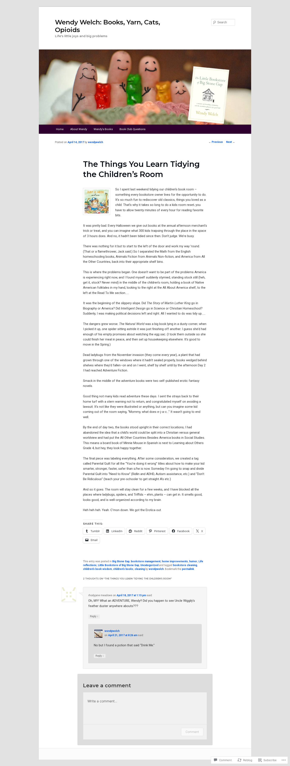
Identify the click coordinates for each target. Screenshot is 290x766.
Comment (192, 732)
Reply (94, 616)
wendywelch (95, 142)
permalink (188, 569)
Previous (215, 142)
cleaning (140, 569)
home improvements (175, 561)
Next (230, 142)
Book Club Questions (132, 129)
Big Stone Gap (121, 561)
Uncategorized (149, 565)
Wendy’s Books (103, 129)
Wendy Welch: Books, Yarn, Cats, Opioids (107, 26)
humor (193, 561)
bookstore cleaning (185, 565)
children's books (123, 569)
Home (59, 129)
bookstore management (145, 561)
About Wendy (78, 129)
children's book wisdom (97, 569)
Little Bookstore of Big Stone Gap (118, 565)
